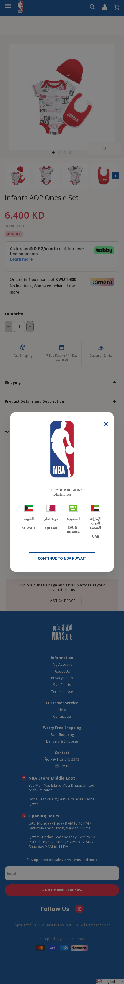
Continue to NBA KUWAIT (62, 558)
